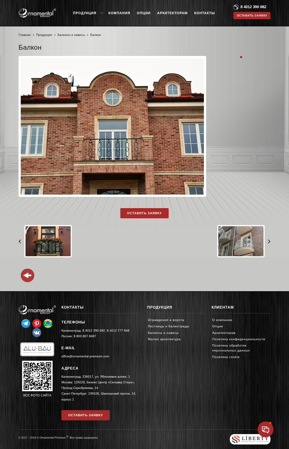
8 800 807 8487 (85, 336)
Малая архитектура (164, 339)
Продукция (84, 13)
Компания (119, 13)
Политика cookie (226, 357)
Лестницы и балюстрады (168, 326)
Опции (144, 13)
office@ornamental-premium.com (85, 356)
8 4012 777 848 (118, 330)
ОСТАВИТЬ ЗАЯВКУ (85, 415)
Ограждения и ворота (166, 320)
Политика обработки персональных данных (231, 348)
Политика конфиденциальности (238, 339)
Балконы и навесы (163, 333)
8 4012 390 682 (253, 7)
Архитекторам (172, 13)
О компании (222, 320)
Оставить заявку (144, 213)
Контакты (204, 13)
